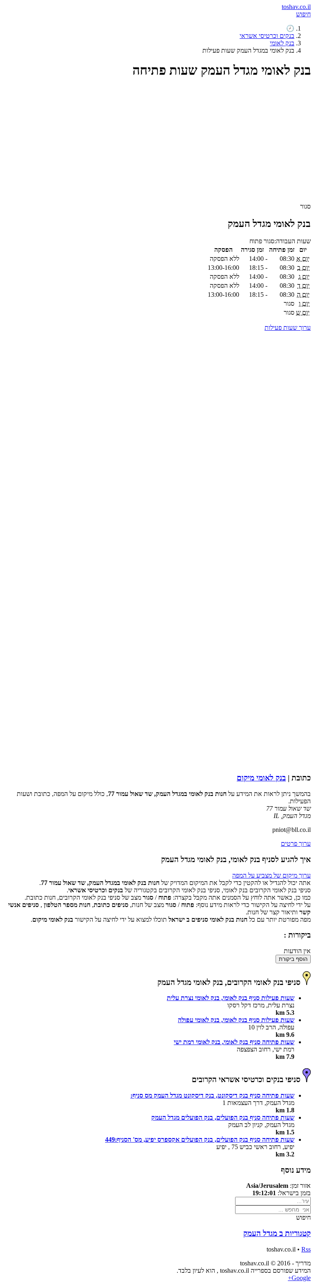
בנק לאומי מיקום (261, 778)
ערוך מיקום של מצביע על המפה (271, 875)
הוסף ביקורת (293, 959)
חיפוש (303, 14)
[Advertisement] (157, 144)
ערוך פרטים (296, 843)
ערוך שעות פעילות (288, 327)
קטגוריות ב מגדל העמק (277, 1233)
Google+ (299, 1277)
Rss (306, 1249)
